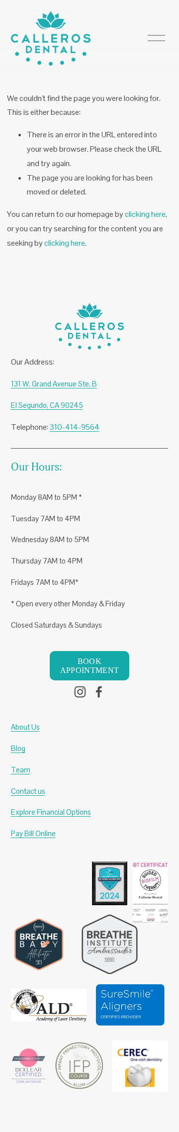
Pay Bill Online (33, 833)
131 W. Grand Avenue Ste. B (54, 383)
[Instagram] (80, 692)
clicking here (145, 214)
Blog (18, 748)
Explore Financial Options (51, 812)
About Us (25, 727)
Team (20, 769)
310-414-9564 (74, 427)
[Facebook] (99, 692)
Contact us (28, 791)
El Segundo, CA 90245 (47, 405)
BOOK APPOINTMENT (89, 665)
